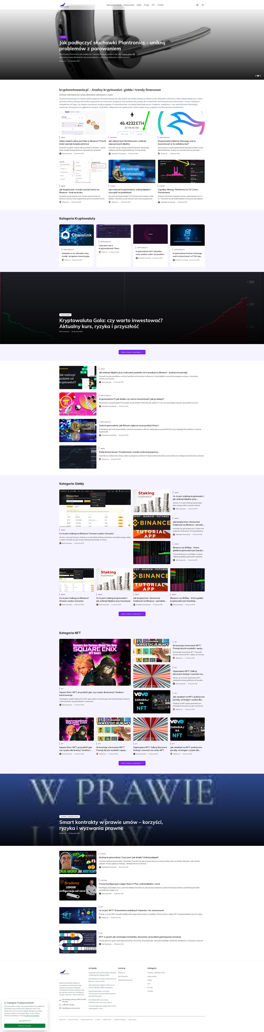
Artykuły (93, 968)
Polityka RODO (107, 1019)
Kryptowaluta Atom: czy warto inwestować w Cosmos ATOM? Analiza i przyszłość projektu (102, 993)
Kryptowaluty (129, 5)
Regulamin (62, 1019)
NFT (153, 5)
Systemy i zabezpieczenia (69, 816)
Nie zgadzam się (24, 1021)
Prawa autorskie (73, 1019)
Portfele (160, 5)
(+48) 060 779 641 (68, 1005)
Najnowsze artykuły (114, 5)
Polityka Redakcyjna (120, 1019)
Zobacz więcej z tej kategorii (131, 352)
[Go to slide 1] (256, 75)
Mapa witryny (132, 1019)
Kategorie (152, 968)
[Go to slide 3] (260, 76)
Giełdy (139, 5)
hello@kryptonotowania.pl (71, 1008)
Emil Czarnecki (64, 331)
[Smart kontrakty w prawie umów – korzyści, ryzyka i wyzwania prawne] (132, 810)
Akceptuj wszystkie (24, 1026)
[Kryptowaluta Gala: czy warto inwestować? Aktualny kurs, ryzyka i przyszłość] (132, 308)
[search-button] (197, 5)
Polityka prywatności (87, 1019)
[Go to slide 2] (258, 75)
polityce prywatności (32, 1016)
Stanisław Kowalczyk (66, 61)
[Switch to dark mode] (203, 5)
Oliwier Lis (62, 833)
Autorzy (121, 968)
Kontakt (97, 1019)
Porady (146, 5)
